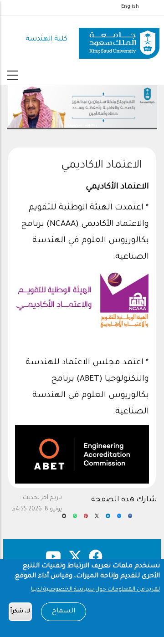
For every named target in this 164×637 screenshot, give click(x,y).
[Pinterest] (86, 519)
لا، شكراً (20, 612)
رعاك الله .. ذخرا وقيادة (82, 125)
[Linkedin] (108, 519)
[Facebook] (130, 519)
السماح (63, 611)
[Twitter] (97, 519)
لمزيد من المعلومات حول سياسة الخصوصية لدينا (95, 589)
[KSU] (119, 40)
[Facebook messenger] (119, 519)
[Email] (64, 519)
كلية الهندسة (46, 39)
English (130, 7)
